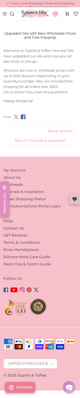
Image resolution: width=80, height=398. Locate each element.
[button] (75, 14)
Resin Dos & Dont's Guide (27, 264)
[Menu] (4, 13)
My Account (14, 170)
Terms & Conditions (21, 242)
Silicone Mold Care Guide (26, 257)
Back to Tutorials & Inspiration (40, 141)
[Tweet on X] (16, 116)
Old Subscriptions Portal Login (32, 206)
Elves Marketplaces (21, 250)
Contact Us (13, 228)
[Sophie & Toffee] (35, 13)
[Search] (14, 13)
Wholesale (13, 184)
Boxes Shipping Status (24, 199)
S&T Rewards (15, 235)
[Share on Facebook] (23, 116)
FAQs (8, 221)
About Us (12, 177)
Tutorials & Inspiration (23, 192)
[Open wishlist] (74, 199)
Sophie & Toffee (31, 375)
